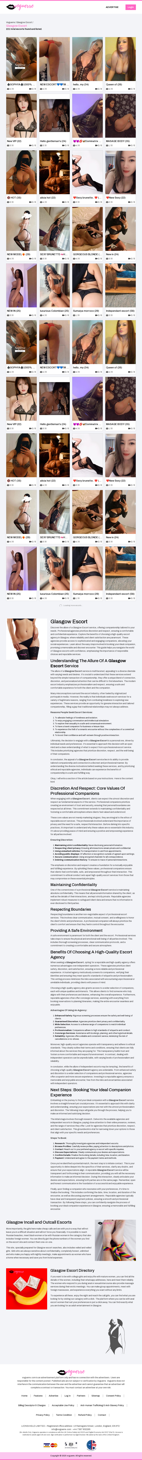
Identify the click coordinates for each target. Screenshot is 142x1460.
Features (38, 1396)
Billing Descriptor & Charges (32, 1405)
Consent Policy (113, 1396)
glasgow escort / (24, 22)
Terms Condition (64, 1415)
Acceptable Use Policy (63, 1405)
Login (131, 7)
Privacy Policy (43, 1415)
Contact (102, 1415)
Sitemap (96, 1396)
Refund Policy (85, 1415)
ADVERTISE (112, 7)
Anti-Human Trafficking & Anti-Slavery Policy (102, 1405)
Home (24, 1396)
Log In (67, 1396)
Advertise (53, 1396)
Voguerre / (11, 22)
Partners (81, 1396)
